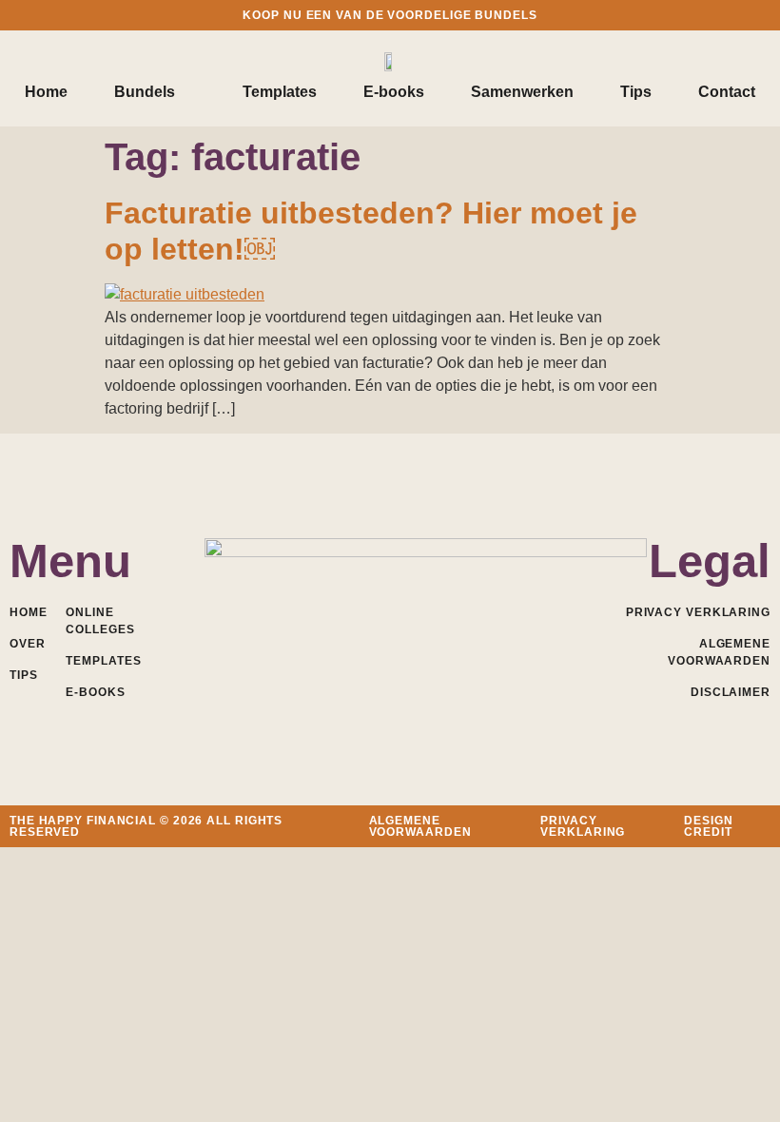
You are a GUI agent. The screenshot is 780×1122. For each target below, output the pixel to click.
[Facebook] (307, 641)
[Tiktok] (474, 641)
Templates (280, 92)
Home (46, 92)
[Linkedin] (349, 641)
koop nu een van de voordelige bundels (389, 15)
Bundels (144, 92)
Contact (726, 92)
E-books (393, 92)
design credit (708, 826)
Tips (636, 92)
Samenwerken (522, 92)
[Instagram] (432, 641)
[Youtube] (390, 641)
